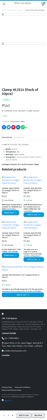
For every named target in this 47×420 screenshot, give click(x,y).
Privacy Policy (7, 387)
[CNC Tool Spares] (23, 4)
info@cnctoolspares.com (15, 351)
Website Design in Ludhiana (23, 397)
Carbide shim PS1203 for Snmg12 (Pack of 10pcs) (10, 190)
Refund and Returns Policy (11, 390)
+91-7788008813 (11, 338)
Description (7, 137)
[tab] (7, 137)
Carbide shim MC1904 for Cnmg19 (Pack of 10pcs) (33, 190)
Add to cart (24, 415)
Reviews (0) (19, 137)
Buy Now (38, 415)
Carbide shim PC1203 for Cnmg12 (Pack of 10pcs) (10, 235)
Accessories (12, 10)
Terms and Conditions (22, 387)
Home (4, 10)
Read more (9, 213)
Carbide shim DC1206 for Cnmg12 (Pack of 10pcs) (32, 235)
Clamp (20, 10)
